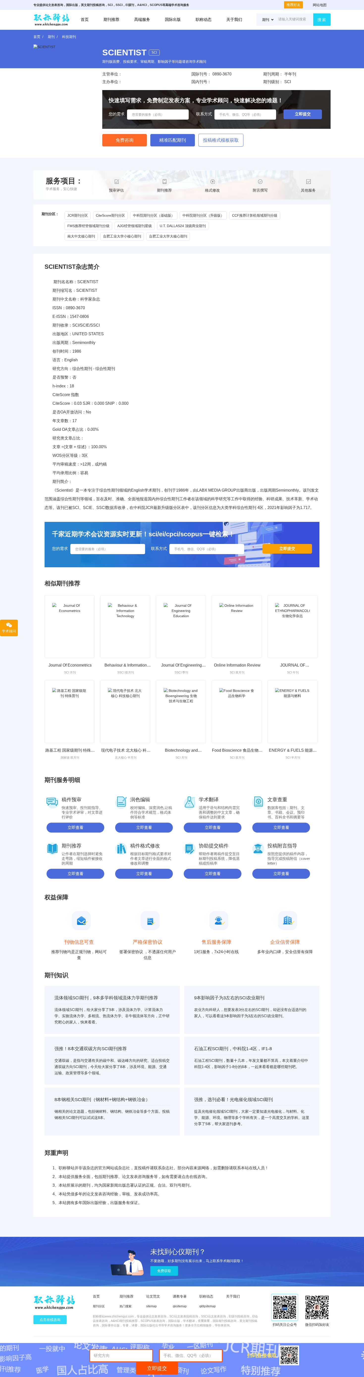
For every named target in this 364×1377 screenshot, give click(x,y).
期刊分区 (99, 1306)
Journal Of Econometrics (70, 665)
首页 (85, 19)
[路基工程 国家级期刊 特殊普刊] (70, 711)
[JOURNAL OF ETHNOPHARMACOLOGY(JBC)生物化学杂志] (292, 626)
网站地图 (320, 5)
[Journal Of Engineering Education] (181, 626)
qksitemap (180, 1306)
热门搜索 (125, 1306)
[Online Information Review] (237, 626)
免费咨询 (124, 140)
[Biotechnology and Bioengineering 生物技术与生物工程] (181, 711)
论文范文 (153, 1296)
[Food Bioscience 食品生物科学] (237, 711)
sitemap (151, 1306)
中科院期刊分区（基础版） (154, 215)
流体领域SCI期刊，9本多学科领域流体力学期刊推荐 (106, 997)
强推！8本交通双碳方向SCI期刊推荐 (90, 1048)
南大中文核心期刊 (81, 236)
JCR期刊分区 (77, 215)
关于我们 (234, 19)
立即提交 (157, 1368)
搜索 (321, 20)
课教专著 (180, 1296)
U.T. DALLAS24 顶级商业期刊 (183, 226)
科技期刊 (69, 37)
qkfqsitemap (207, 1306)
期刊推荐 (111, 19)
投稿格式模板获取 (221, 140)
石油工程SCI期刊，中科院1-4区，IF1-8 (233, 1048)
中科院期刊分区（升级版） (203, 215)
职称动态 (203, 19)
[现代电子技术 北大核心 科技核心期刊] (125, 711)
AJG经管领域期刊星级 (134, 226)
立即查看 (75, 827)
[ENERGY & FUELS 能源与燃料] (292, 711)
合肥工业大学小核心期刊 (122, 236)
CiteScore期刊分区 (110, 215)
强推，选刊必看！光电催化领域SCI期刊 (233, 1099)
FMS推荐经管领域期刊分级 (88, 226)
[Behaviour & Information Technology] (125, 626)
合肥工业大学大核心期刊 (168, 236)
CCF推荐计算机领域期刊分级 (254, 215)
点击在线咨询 (50, 1320)
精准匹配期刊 (172, 140)
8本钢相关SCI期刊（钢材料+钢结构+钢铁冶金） (102, 1099)
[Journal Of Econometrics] (70, 626)
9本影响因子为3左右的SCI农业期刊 (229, 997)
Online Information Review (237, 665)
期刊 (51, 37)
